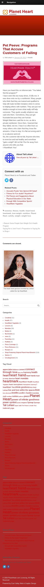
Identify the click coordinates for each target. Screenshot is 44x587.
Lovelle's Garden (25, 393)
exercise (8, 211)
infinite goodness (22, 387)
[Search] (38, 305)
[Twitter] (7, 180)
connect (22, 369)
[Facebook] (11, 180)
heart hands (31, 376)
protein (19, 402)
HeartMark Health (25, 382)
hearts (11, 384)
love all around (7, 393)
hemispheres (18, 384)
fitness (15, 211)
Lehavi (5, 390)
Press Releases (10, 347)
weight (17, 216)
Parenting (8, 339)
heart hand (30, 211)
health (22, 211)
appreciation (7, 369)
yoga (12, 408)
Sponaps (37, 402)
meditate (9, 396)
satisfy (11, 216)
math (4, 396)
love (37, 390)
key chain (33, 387)
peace (26, 396)
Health (30, 58)
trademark (6, 408)
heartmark (7, 213)
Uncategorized (10, 358)
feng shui (20, 372)
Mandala (8, 328)
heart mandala (21, 378)
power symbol (9, 402)
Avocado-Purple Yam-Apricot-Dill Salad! (18, 535)
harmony (27, 372)
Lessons (8, 326)
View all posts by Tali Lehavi (27, 157)
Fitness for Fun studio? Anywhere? (16, 538)
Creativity (8, 318)
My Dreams (8, 334)
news (6, 336)
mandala (35, 393)
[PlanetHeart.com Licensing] (18, 14)
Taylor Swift (18, 405)
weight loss (26, 216)
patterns (21, 396)
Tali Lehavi (8, 58)
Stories (7, 355)
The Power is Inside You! (29, 405)
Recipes (7, 350)
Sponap (30, 402)
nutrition (26, 213)
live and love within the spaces (21, 390)
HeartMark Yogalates (12, 323)
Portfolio (7, 342)
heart (6, 375)
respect (24, 402)
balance (15, 369)
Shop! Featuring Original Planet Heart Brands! (20, 352)
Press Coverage (10, 344)
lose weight (17, 213)
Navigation (11, 2)
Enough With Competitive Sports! (16, 546)
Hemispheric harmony (29, 384)
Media (7, 331)
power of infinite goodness (25, 399)
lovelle (15, 393)
